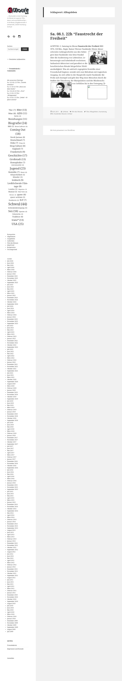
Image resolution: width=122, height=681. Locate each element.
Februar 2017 (11, 457)
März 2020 (10, 386)
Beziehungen (17, 119)
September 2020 (12, 382)
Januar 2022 (11, 362)
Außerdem (10, 241)
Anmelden (10, 658)
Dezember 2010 (12, 595)
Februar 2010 (11, 616)
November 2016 (12, 463)
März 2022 (10, 358)
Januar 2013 (11, 541)
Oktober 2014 (11, 509)
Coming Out (17, 132)
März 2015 (10, 500)
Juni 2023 (10, 328)
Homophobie (17, 162)
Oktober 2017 (11, 442)
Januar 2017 (11, 459)
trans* (18, 220)
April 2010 (10, 612)
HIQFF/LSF (10, 245)
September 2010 (12, 601)
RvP (23, 200)
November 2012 (12, 545)
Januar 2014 (11, 522)
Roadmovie (14, 200)
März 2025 (10, 293)
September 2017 (12, 444)
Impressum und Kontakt (15, 649)
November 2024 (12, 300)
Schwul (17, 204)
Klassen (64, 114)
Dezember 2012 (12, 543)
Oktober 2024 (11, 302)
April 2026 (10, 267)
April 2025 (10, 291)
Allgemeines (11, 237)
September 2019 (12, 399)
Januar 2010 (11, 619)
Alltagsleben (94, 112)
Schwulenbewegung (17, 208)
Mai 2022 (10, 354)
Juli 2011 (10, 580)
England (17, 148)
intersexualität (17, 165)
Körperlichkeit (17, 175)
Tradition (17, 216)
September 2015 (12, 489)
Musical (12, 192)
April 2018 (10, 429)
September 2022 (12, 347)
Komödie (14, 172)
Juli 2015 (10, 491)
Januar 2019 (11, 412)
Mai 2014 (10, 513)
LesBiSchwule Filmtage (18, 185)
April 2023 (10, 332)
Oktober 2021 (11, 369)
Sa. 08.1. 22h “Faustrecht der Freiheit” (76, 36)
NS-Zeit (12, 195)
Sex (13, 211)
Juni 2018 (10, 425)
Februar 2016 (11, 481)
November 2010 (12, 597)
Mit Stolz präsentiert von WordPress (62, 130)
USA (18, 224)
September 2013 (12, 528)
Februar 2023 (11, 336)
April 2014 (10, 515)
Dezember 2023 (12, 319)
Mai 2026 (10, 265)
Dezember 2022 (12, 341)
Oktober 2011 (11, 573)
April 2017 (10, 453)
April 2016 (10, 476)
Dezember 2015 (12, 485)
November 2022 (12, 343)
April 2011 (10, 586)
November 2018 (12, 416)
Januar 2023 (11, 339)
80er (22, 109)
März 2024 (10, 313)
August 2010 (11, 603)
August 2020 (11, 384)
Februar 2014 (11, 519)
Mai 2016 (10, 474)
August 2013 (11, 530)
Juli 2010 (10, 606)
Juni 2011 (10, 582)
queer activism (17, 197)
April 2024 (10, 311)
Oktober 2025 (11, 280)
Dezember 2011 (12, 569)
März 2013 (10, 537)
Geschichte (17, 155)
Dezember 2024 (12, 298)
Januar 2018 (11, 435)
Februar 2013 (11, 539)
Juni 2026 (10, 263)
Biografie (17, 123)
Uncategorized (12, 249)
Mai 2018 (10, 427)
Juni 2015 (10, 494)
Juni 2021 (10, 375)
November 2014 (12, 507)
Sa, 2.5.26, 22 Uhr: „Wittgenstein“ (13, 94)
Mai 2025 (10, 289)
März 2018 (10, 431)
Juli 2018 (10, 423)
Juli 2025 (10, 285)
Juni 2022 (10, 351)
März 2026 (10, 270)
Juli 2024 (10, 306)
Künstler (18, 177)
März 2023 (10, 334)
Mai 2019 (10, 405)
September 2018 (12, 420)
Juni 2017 (10, 448)
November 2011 (12, 571)
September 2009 (12, 627)
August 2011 (11, 578)
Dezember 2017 (12, 438)
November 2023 (12, 321)
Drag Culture (17, 145)
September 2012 (12, 550)
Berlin (17, 116)
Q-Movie (65, 112)
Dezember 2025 (12, 276)
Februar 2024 (11, 315)
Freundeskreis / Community (13, 70)
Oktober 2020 (11, 379)
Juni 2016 (10, 472)
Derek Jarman (17, 137)
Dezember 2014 (12, 504)
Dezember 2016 (12, 461)
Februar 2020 (11, 388)
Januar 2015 (11, 502)
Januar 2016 (11, 483)
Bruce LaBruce (21, 126)
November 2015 (12, 487)
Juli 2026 (10, 261)
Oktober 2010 (11, 599)
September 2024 (12, 304)
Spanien (23, 212)
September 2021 (12, 371)
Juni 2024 (10, 308)
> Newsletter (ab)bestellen (16, 59)
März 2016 (10, 479)
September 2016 (12, 468)
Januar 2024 (11, 317)
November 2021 (12, 367)
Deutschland (17, 140)
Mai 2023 (10, 330)
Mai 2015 (10, 496)
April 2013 (10, 535)
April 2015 (10, 498)
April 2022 (10, 356)
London (12, 189)
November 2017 (12, 440)
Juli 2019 (10, 401)
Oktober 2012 (11, 547)
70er (12, 110)
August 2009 (11, 629)
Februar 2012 (11, 565)
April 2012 (10, 560)
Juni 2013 (10, 532)
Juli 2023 (10, 326)
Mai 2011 (10, 584)
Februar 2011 (11, 591)
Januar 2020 (11, 390)
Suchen (9, 46)
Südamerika (17, 214)
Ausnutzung (103, 112)
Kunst (24, 172)
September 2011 (12, 575)
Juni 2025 (10, 287)
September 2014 (12, 511)
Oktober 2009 (11, 625)
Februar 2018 (11, 433)
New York (22, 192)
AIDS (22, 113)
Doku (14, 143)
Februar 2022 (11, 360)
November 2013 (12, 526)
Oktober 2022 (11, 345)
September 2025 (12, 282)
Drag (22, 143)
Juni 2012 (10, 556)
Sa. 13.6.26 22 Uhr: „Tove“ (16, 91)
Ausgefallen (11, 239)
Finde (25, 49)
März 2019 (10, 407)
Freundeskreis (12, 645)
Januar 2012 (11, 567)
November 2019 (12, 395)
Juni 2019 (10, 403)
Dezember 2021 (12, 364)
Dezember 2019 (12, 392)
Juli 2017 (10, 446)
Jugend (18, 168)
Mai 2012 (10, 558)
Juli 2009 (10, 631)
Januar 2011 (11, 593)
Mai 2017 (10, 451)
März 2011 (10, 588)
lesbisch (17, 180)
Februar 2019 (11, 410)
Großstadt (18, 159)
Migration (22, 189)
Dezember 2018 (12, 414)
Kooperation (11, 247)
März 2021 (10, 377)
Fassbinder (57, 114)
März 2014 (10, 517)
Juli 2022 (10, 349)
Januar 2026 (11, 274)
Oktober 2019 (11, 397)
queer (21, 194)
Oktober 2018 (11, 418)
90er (12, 113)
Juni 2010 (10, 608)
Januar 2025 (11, 295)
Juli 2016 (10, 470)
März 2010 (10, 614)
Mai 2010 (10, 610)
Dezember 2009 (12, 621)
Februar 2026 (11, 272)
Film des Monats (12, 243)
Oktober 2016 (11, 466)
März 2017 (10, 455)
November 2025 (12, 278)
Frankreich (17, 151)
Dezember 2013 (12, 524)
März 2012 (10, 563)
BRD (11, 126)
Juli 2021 (10, 373)
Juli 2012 (10, 554)
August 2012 (11, 552)
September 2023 (12, 323)
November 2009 (12, 623)
